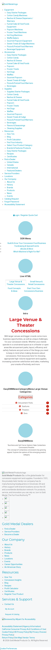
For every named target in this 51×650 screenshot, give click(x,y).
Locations (8, 559)
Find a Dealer (10, 529)
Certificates (9, 591)
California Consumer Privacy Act (16, 629)
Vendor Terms (29, 638)
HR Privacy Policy (21, 632)
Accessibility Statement (12, 626)
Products (8, 553)
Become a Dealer (11, 534)
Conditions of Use (38, 629)
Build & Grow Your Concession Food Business (27, 243)
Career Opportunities (13, 564)
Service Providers (11, 532)
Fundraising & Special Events (27, 246)
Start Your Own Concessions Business (33, 289)
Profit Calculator (11, 588)
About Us (8, 544)
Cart (36, 215)
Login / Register (21, 215)
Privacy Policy (8, 635)
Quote (31, 215)
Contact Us (9, 604)
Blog (6, 583)
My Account (9, 609)
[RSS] (17, 403)
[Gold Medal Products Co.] (10, 4)
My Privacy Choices (38, 632)
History (7, 547)
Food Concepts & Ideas (14, 289)
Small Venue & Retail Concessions (36, 283)
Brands (7, 550)
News (6, 556)
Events (7, 561)
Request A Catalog (12, 614)
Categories (25, 397)
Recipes (7, 586)
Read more (27, 460)
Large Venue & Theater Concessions (16, 283)
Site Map (18, 638)
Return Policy (7, 638)
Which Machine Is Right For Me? (26, 252)
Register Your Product (13, 594)
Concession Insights (12, 580)
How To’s (8, 577)
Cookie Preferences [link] (8, 648)
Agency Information (31, 626)
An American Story (12, 567)
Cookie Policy (7, 632)
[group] (26, 453)
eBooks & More (26, 249)
